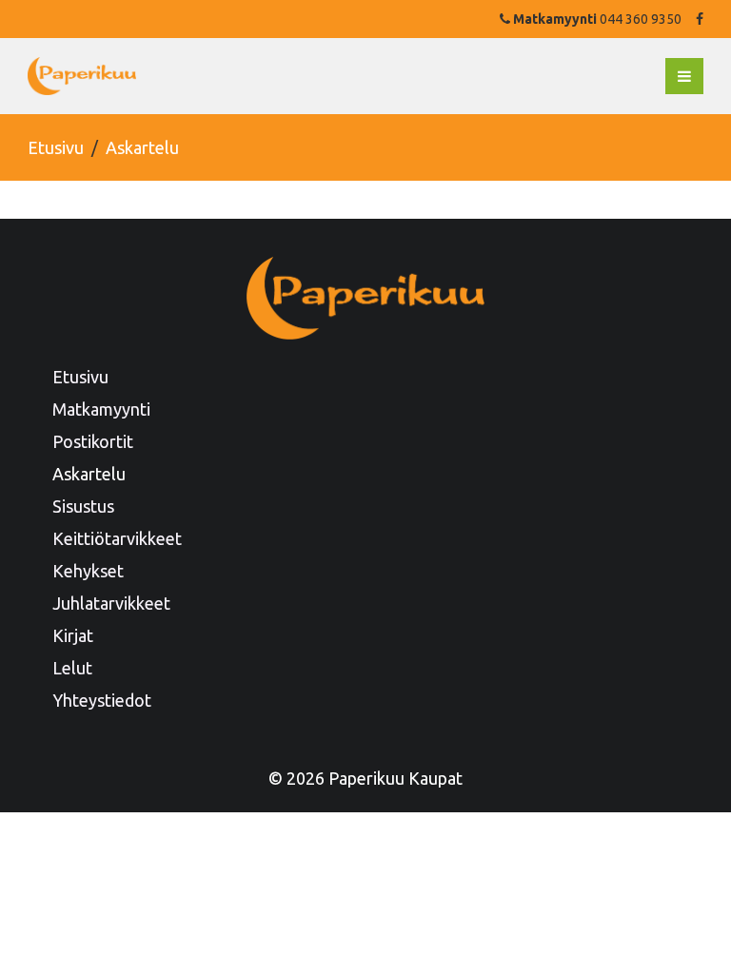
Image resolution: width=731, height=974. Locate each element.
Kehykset (88, 570)
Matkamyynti (101, 409)
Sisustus (83, 506)
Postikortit (92, 441)
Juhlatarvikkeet (111, 603)
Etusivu (56, 147)
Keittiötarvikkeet (117, 538)
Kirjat (72, 635)
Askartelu (89, 473)
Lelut (72, 667)
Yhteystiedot (101, 700)
